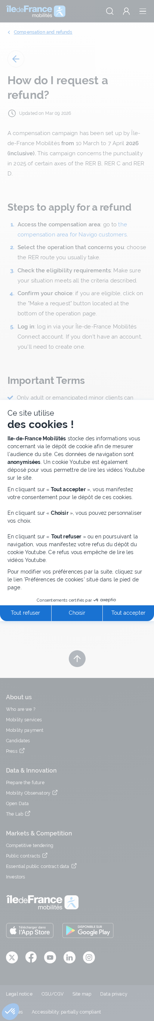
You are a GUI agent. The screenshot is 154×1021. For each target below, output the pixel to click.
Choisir (77, 613)
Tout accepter (128, 613)
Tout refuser (25, 613)
